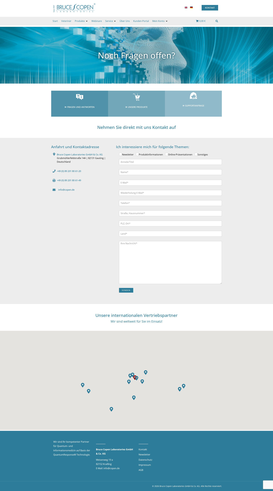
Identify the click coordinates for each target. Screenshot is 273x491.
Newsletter (144, 454)
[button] (81, 21)
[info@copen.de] (54, 189)
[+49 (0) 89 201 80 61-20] (54, 171)
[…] (215, 21)
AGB (141, 470)
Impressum (145, 464)
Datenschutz (145, 459)
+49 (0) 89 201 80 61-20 (69, 171)
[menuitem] (186, 7)
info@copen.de (66, 189)
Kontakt (143, 449)
